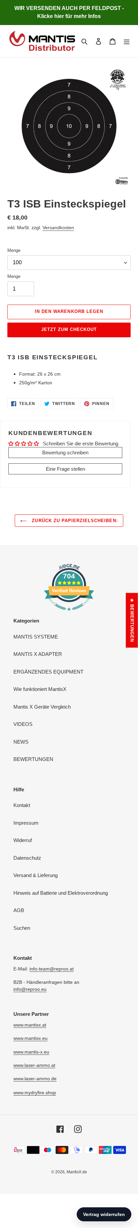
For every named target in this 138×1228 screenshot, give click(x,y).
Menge (13, 250)
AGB (18, 910)
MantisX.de (77, 1172)
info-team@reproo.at (51, 968)
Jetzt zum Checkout (69, 329)
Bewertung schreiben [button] (65, 452)
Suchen (21, 928)
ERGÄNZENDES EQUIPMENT (48, 672)
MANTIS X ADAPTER (37, 654)
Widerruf (22, 840)
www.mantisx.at (29, 1025)
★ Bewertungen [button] (132, 620)
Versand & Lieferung (35, 875)
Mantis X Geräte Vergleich (42, 707)
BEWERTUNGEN (33, 759)
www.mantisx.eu (30, 1038)
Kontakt (21, 805)
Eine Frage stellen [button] (65, 469)
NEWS (20, 742)
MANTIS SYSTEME (35, 637)
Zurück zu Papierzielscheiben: (74, 520)
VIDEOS (22, 724)
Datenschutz (27, 858)
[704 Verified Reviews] (69, 614)
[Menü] (127, 41)
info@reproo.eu (30, 989)
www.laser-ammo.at (34, 1065)
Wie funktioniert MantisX (39, 689)
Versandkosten (58, 227)
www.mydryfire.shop (34, 1092)
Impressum (26, 823)
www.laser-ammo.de (35, 1078)
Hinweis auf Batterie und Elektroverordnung (60, 893)
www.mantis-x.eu (31, 1052)
